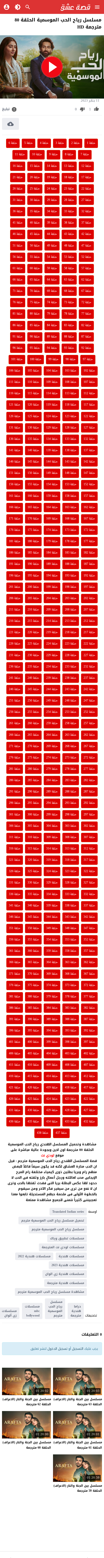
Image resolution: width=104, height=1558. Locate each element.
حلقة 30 (35, 200)
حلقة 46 (18, 234)
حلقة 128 (70, 428)
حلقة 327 (89, 882)
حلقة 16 (18, 166)
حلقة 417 (89, 1087)
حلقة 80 (35, 314)
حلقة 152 (89, 484)
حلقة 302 (89, 826)
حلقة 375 (33, 985)
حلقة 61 (18, 268)
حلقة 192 (89, 575)
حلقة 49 (52, 246)
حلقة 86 (18, 325)
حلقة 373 (70, 985)
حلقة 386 (14, 1008)
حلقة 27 (86, 200)
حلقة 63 (69, 280)
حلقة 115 (33, 393)
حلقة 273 (70, 757)
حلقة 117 (89, 405)
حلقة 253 (70, 712)
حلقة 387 (89, 1019)
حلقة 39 (52, 223)
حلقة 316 (14, 848)
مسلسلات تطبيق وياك (67, 1238)
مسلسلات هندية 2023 (67, 1265)
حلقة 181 (14, 541)
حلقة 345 (33, 917)
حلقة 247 (89, 701)
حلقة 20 (35, 177)
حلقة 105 (33, 371)
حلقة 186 (14, 553)
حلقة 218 (70, 632)
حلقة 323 (70, 871)
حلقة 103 (70, 371)
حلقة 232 (89, 666)
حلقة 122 (89, 416)
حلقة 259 (52, 723)
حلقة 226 (14, 644)
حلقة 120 (33, 405)
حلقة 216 (14, 621)
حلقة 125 (33, 416)
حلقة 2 (75, 143)
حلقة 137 (89, 450)
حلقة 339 (52, 905)
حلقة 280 (33, 769)
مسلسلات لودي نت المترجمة (63, 1247)
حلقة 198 (70, 587)
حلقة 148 (70, 473)
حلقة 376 (14, 985)
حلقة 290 (33, 792)
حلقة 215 (33, 621)
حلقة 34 (52, 211)
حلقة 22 (86, 189)
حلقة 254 (52, 712)
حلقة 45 (35, 234)
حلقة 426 (14, 1099)
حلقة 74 (52, 302)
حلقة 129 (52, 428)
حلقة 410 (33, 1065)
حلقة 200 (33, 587)
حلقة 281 (14, 769)
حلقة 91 (18, 337)
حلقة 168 (70, 519)
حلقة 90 (35, 337)
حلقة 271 (14, 746)
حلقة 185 (33, 553)
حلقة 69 (52, 291)
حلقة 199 (52, 587)
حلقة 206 (14, 598)
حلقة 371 (14, 974)
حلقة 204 (52, 598)
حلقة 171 (14, 519)
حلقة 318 (70, 860)
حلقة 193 (70, 575)
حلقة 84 (52, 325)
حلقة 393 (70, 1030)
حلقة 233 (70, 666)
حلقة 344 (52, 917)
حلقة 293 (70, 803)
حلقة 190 (33, 564)
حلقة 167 (89, 519)
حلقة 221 (14, 632)
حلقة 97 (88, 359)
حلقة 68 (69, 291)
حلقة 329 (52, 882)
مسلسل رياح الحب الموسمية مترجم (58, 1229)
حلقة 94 (52, 348)
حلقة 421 (14, 1087)
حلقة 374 (52, 985)
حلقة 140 (33, 450)
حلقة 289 (52, 792)
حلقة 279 (52, 769)
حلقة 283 (70, 780)
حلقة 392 (89, 1030)
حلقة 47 (86, 246)
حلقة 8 (69, 154)
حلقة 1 (91, 143)
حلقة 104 (52, 371)
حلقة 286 (14, 780)
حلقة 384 (52, 1008)
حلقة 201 (14, 587)
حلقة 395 (33, 1030)
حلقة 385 (33, 1008)
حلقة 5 (28, 143)
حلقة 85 (35, 325)
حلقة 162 (89, 507)
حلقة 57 (86, 268)
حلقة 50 (35, 246)
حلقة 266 (14, 735)
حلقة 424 (52, 1099)
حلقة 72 (86, 302)
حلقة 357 (89, 951)
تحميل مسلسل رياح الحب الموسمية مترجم (52, 1220)
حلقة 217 (89, 632)
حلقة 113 (70, 393)
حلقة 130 (33, 428)
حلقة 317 (89, 860)
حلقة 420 (33, 1087)
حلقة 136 (14, 439)
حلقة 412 (89, 1076)
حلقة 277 (89, 769)
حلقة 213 (70, 621)
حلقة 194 (52, 575)
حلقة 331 (14, 882)
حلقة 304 (52, 826)
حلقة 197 (89, 587)
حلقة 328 (70, 882)
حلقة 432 (89, 1121)
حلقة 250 (33, 701)
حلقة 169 (52, 519)
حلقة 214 (52, 621)
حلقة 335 (33, 894)
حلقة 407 (89, 1065)
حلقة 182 (89, 553)
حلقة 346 (14, 917)
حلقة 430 (33, 1110)
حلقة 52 (86, 257)
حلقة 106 (14, 371)
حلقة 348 (70, 928)
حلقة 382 (89, 1008)
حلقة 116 (14, 393)
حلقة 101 (17, 359)
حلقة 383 (70, 1008)
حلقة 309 (52, 837)
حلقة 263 (70, 735)
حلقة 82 (86, 325)
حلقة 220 (33, 632)
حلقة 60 (35, 268)
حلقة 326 (14, 871)
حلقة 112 (89, 393)
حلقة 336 (14, 894)
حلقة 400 (33, 1042)
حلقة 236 (14, 666)
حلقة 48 (69, 246)
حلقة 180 (33, 541)
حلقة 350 (33, 928)
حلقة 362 (89, 962)
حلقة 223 (70, 644)
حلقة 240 (33, 678)
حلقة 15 (35, 166)
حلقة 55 (35, 257)
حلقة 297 (89, 814)
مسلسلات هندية (71, 1256)
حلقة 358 (70, 951)
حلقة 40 (35, 223)
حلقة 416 (14, 1076)
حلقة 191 (14, 564)
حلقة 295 (33, 803)
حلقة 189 (52, 564)
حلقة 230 (33, 655)
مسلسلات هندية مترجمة (65, 1283)
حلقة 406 (14, 1053)
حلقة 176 (14, 530)
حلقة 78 (69, 314)
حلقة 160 (33, 496)
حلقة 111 (14, 382)
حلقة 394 (52, 1030)
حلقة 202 (89, 598)
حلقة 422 (89, 1099)
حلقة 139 (52, 450)
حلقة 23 (69, 189)
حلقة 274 (52, 757)
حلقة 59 (52, 268)
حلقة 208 (70, 610)
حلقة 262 (89, 735)
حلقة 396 (14, 1030)
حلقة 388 (70, 1019)
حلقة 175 (33, 530)
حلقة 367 (89, 974)
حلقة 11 (20, 154)
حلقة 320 (33, 860)
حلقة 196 (14, 575)
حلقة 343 (70, 917)
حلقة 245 (33, 689)
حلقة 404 (52, 1053)
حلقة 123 (70, 416)
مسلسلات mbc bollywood (32, 1311)
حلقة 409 (52, 1065)
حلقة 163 (70, 507)
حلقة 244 (52, 689)
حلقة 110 (33, 382)
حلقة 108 (70, 382)
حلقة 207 (89, 610)
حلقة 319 (52, 860)
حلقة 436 (14, 1121)
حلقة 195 (33, 575)
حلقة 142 (89, 462)
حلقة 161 (14, 496)
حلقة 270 (33, 746)
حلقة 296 (14, 803)
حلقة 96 (18, 348)
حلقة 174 (52, 530)
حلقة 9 (53, 154)
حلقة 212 (89, 621)
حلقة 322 (89, 871)
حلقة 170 (33, 519)
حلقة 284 (52, 780)
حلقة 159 (52, 496)
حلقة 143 (70, 462)
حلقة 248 (70, 701)
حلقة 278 (70, 769)
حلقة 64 (52, 280)
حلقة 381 (14, 996)
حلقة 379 (52, 996)
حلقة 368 (70, 974)
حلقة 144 (52, 462)
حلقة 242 (89, 689)
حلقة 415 (33, 1076)
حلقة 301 (14, 814)
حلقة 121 (14, 405)
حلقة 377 (89, 996)
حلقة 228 (70, 655)
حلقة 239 (52, 678)
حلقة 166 (14, 507)
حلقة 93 (69, 348)
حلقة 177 (89, 541)
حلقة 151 (14, 473)
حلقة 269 (52, 746)
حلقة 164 (52, 507)
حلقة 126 (14, 416)
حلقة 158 (70, 496)
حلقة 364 (52, 962)
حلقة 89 (52, 337)
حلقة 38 (69, 223)
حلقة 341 (14, 905)
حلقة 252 (89, 712)
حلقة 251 (14, 701)
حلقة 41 (18, 223)
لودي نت (48, 1155)
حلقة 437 (61, 1133)
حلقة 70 (35, 291)
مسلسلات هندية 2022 (34, 1256)
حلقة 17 (86, 177)
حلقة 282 (89, 780)
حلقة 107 (89, 382)
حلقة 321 (14, 860)
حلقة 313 (70, 848)
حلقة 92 (86, 348)
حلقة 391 (14, 1019)
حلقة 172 (89, 530)
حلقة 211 (14, 610)
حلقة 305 (33, 826)
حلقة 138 (70, 450)
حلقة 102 (89, 371)
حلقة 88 (69, 337)
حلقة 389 (52, 1019)
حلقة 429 (52, 1110)
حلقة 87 (86, 337)
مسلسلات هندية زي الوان (64, 1274)
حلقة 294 (52, 803)
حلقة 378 (70, 996)
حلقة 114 (52, 393)
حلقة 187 (89, 564)
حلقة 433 (70, 1121)
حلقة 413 (70, 1076)
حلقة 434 (52, 1121)
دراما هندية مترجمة (75, 1311)
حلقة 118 (70, 405)
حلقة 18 (69, 177)
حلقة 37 (86, 223)
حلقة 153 (70, 484)
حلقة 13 (69, 166)
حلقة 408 (70, 1065)
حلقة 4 (44, 143)
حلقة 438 (42, 1133)
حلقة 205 (33, 598)
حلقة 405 (33, 1053)
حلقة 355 (33, 939)
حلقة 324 (52, 871)
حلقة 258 (70, 723)
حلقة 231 (14, 655)
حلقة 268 (70, 746)
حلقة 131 (14, 428)
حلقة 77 (86, 314)
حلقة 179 (52, 541)
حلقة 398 (70, 1042)
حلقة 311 (14, 837)
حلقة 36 (18, 211)
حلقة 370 (33, 974)
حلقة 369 (52, 974)
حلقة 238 (70, 678)
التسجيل (77, 1349)
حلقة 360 (33, 951)
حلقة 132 (89, 439)
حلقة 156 (14, 484)
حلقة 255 (33, 712)
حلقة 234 (52, 666)
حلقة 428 (70, 1110)
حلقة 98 (71, 359)
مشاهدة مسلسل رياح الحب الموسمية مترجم (51, 1292)
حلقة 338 (70, 905)
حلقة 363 (70, 962)
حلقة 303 (70, 826)
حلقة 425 (33, 1099)
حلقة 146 (14, 462)
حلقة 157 (89, 496)
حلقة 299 (52, 814)
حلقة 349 (52, 928)
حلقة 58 (69, 268)
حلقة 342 (89, 917)
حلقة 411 (14, 1065)
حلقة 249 (52, 701)
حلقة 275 (33, 757)
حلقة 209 (52, 610)
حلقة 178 (70, 541)
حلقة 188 (70, 564)
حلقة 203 (70, 598)
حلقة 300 (33, 814)
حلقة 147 (89, 473)
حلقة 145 (33, 462)
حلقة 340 (33, 905)
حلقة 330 (33, 882)
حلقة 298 (70, 814)
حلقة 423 (70, 1099)
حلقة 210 (33, 610)
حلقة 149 (52, 473)
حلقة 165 (33, 507)
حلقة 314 (52, 848)
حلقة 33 (69, 211)
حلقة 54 (52, 257)
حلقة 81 (18, 314)
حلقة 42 (86, 234)
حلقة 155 (33, 484)
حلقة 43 (69, 234)
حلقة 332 (89, 894)
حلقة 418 (70, 1087)
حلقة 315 (33, 848)
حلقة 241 (14, 678)
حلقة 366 (14, 962)
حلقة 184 (52, 553)
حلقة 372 (89, 985)
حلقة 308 (70, 837)
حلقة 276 (14, 757)
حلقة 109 (52, 382)
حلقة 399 (52, 1042)
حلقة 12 (86, 166)
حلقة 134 (52, 439)
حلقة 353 (70, 939)
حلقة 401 (14, 1042)
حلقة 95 (35, 348)
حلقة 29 (52, 200)
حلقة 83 (69, 325)
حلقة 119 (52, 405)
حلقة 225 (33, 644)
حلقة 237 (89, 678)
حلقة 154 (52, 484)
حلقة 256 (14, 712)
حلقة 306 (14, 826)
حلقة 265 (33, 735)
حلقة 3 (60, 143)
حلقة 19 (52, 177)
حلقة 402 (89, 1053)
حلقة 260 (33, 723)
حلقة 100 (35, 359)
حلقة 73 (69, 302)
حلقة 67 (86, 291)
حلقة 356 (14, 939)
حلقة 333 (70, 894)
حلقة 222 (89, 644)
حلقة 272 (89, 757)
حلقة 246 (14, 689)
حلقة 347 (89, 928)
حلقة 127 (89, 428)
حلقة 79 (52, 314)
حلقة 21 (18, 177)
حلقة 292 (89, 803)
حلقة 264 (52, 735)
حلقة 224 (52, 644)
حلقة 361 (14, 951)
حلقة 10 (37, 154)
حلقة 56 (18, 257)
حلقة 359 (52, 951)
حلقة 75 (35, 302)
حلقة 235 (33, 666)
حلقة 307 (89, 837)
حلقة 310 (33, 837)
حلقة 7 (85, 154)
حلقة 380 (33, 996)
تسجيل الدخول (57, 1349)
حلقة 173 (70, 530)
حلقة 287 (89, 792)
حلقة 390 (33, 1019)
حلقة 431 (14, 1110)
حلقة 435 (33, 1121)
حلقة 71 (18, 291)
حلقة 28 (69, 200)
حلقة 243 (70, 689)
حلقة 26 (18, 189)
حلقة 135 (33, 439)
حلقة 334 (52, 894)
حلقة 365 (33, 962)
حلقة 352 (89, 939)
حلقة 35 (35, 211)
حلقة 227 (89, 655)
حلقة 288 (70, 792)
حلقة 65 (35, 280)
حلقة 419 (52, 1087)
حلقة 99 (53, 359)
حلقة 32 (86, 211)
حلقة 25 (35, 189)
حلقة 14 (52, 166)
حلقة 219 (52, 632)
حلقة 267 (89, 746)
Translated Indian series (68, 1211)
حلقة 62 (86, 280)
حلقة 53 (69, 257)
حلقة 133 (70, 439)
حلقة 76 (18, 302)
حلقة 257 (89, 723)
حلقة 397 (89, 1042)
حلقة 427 (89, 1110)
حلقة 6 (13, 143)
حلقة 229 (52, 655)
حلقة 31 (18, 200)
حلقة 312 (89, 848)
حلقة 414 (52, 1076)
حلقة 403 (70, 1053)
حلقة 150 (33, 473)
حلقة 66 (18, 280)
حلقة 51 (18, 246)
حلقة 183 (70, 553)
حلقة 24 (52, 189)
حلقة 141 (14, 450)
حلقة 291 (14, 792)
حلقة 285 (33, 780)
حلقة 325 (33, 871)
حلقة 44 (52, 234)
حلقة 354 (52, 939)
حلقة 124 (52, 416)
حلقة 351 (14, 928)
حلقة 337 (89, 905)
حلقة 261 (14, 723)
